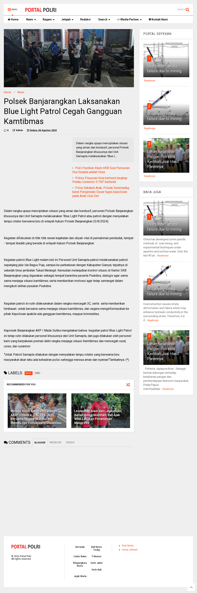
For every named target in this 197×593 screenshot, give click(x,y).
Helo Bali (96, 569)
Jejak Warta (80, 576)
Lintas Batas (80, 556)
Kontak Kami (159, 19)
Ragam (47, 19)
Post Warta (128, 545)
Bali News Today (96, 548)
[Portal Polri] (40, 11)
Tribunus (96, 556)
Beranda (79, 547)
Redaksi (85, 19)
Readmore (149, 80)
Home (14, 19)
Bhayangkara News (80, 564)
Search (102, 19)
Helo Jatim (97, 563)
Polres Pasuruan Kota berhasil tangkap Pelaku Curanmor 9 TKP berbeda (99, 180)
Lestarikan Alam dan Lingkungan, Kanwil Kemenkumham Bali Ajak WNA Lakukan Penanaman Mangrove (98, 417)
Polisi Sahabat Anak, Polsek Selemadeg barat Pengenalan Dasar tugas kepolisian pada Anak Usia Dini (100, 192)
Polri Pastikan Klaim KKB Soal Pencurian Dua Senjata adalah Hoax (101, 170)
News (29, 19)
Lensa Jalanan (130, 549)
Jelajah (66, 19)
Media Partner (129, 19)
